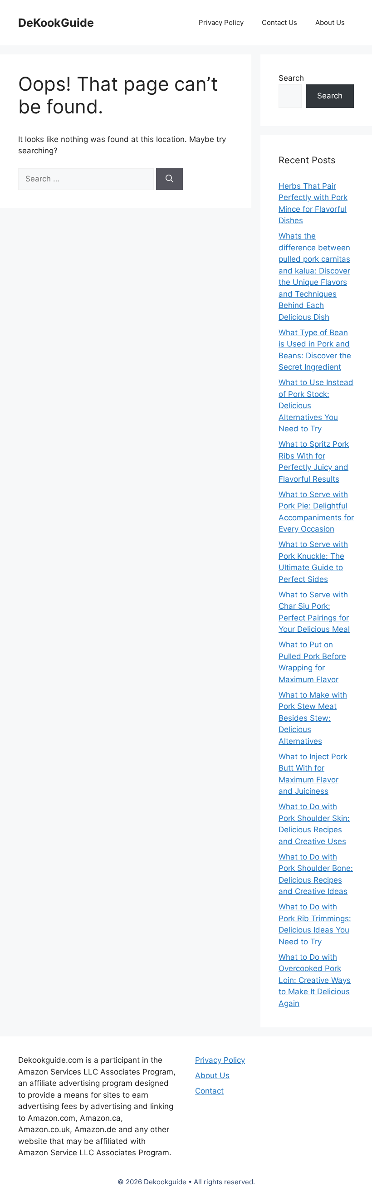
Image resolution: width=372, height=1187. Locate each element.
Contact (209, 1090)
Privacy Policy (221, 22)
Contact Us (279, 22)
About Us (330, 22)
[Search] (169, 179)
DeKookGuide (56, 22)
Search (291, 78)
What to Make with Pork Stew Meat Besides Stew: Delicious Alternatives (313, 718)
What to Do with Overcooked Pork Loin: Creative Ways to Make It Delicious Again (315, 980)
